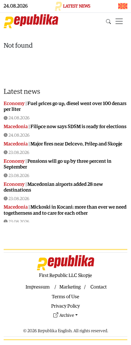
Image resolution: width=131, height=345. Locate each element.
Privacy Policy (65, 306)
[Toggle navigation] (119, 21)
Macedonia (16, 126)
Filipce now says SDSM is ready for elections (78, 126)
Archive (66, 315)
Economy (14, 103)
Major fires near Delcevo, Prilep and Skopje (76, 144)
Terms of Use (65, 296)
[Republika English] (31, 21)
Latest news (22, 91)
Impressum (38, 287)
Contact (98, 287)
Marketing (70, 287)
